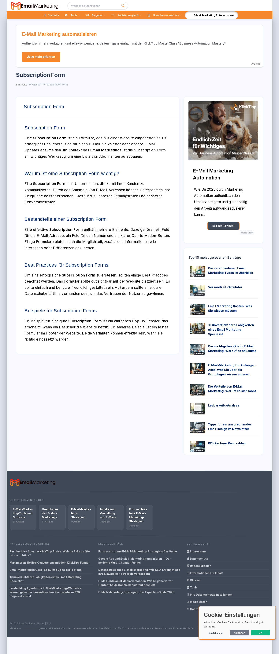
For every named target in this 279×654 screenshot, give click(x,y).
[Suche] (123, 5)
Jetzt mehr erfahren (41, 56)
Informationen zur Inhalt (206, 573)
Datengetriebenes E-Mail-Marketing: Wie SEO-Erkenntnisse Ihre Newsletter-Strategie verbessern (139, 571)
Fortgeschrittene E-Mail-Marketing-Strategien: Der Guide (137, 551)
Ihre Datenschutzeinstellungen (210, 594)
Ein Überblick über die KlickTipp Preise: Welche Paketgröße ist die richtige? (50, 553)
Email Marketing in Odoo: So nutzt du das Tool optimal (46, 569)
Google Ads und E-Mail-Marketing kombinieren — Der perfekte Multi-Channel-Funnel (134, 560)
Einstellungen (216, 633)
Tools (193, 587)
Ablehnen (239, 632)
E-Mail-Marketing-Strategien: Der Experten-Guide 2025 (136, 592)
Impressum (197, 551)
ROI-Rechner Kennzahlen (227, 443)
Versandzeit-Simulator (225, 287)
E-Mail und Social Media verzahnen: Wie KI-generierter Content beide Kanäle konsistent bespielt (135, 583)
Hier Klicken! (224, 226)
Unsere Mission (200, 565)
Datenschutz (198, 558)
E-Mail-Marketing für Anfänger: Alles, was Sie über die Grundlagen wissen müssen (232, 369)
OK (260, 632)
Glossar (195, 580)
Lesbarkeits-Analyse (223, 405)
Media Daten (198, 601)
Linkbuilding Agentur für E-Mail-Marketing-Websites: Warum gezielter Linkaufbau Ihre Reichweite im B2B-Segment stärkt (46, 592)
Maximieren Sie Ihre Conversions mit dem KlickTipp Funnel (49, 562)
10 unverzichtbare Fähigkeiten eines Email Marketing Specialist (231, 329)
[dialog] (237, 622)
